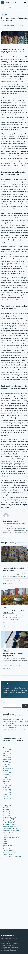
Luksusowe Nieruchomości (11, 830)
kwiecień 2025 (7, 780)
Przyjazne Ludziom (8, 847)
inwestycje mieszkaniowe (10, 828)
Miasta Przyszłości (8, 832)
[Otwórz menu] (25, 2)
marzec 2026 (7, 759)
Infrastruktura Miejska (9, 824)
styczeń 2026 (7, 763)
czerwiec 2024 (7, 798)
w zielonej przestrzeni (9, 852)
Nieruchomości (7, 834)
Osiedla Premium (8, 845)
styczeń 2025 (7, 785)
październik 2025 (8, 768)
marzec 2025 (7, 781)
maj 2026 (5, 755)
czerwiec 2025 (7, 776)
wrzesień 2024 (7, 793)
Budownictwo (7, 811)
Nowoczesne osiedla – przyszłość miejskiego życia (13, 569)
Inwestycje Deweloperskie (10, 826)
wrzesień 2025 (7, 770)
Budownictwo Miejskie (9, 819)
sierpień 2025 (7, 772)
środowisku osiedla (8, 850)
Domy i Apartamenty (9, 821)
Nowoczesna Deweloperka (11, 837)
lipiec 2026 (6, 752)
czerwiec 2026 (7, 753)
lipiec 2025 (6, 774)
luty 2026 (5, 761)
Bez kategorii (6, 808)
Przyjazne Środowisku (9, 849)
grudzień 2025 (7, 765)
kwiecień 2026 (7, 757)
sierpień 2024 (7, 794)
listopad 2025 (7, 766)
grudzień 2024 (7, 787)
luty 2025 (5, 783)
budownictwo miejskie (9, 817)
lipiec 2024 (6, 796)
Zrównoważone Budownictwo (12, 856)
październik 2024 (8, 791)
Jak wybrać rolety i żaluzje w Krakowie (14, 719)
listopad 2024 (7, 789)
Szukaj (5, 703)
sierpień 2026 (7, 750)
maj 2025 (5, 778)
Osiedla (4, 14)
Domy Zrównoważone (9, 822)
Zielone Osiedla (7, 854)
